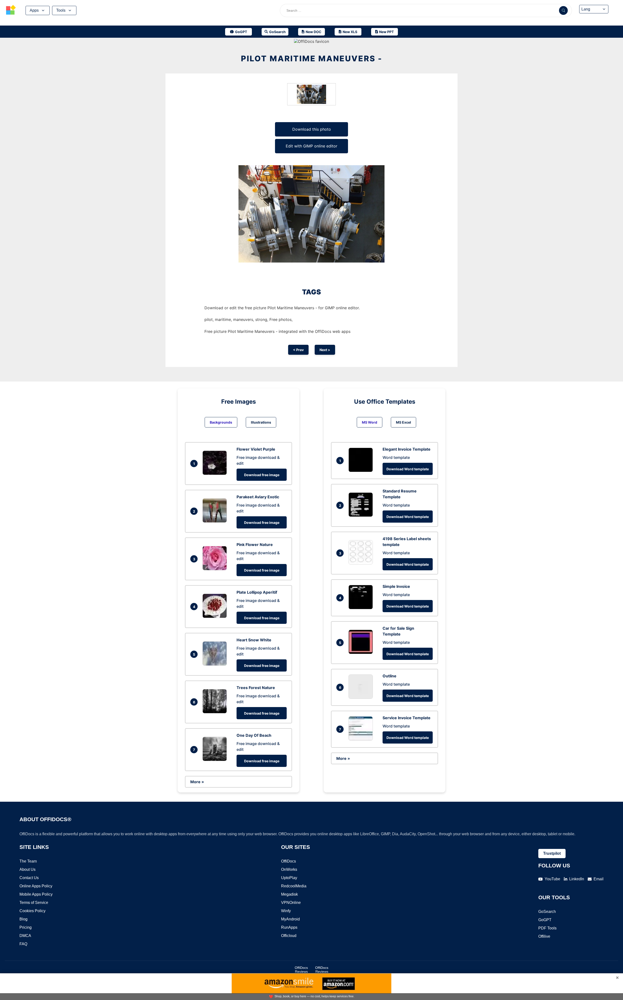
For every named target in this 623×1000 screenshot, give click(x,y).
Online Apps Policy (35, 886)
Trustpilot (552, 853)
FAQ (23, 944)
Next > (325, 350)
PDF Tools (547, 928)
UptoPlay (289, 878)
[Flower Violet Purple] (216, 473)
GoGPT (544, 920)
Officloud (288, 936)
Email (599, 879)
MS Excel (403, 422)
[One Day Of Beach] (216, 759)
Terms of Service (33, 902)
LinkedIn (576, 879)
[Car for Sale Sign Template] (362, 652)
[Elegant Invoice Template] (362, 470)
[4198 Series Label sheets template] (362, 563)
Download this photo (311, 129)
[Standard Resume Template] (362, 515)
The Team (28, 861)
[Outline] (362, 697)
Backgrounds (221, 422)
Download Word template (407, 469)
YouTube (552, 879)
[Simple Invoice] (362, 607)
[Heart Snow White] (216, 664)
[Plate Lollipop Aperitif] (216, 616)
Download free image (261, 475)
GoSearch (547, 911)
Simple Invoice (396, 586)
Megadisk (289, 894)
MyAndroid (290, 919)
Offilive (544, 936)
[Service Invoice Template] (362, 739)
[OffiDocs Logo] (10, 10)
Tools (60, 10)
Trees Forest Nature (256, 687)
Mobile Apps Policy (36, 894)
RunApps (289, 927)
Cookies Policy (32, 911)
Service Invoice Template (407, 717)
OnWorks (289, 869)
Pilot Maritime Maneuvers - (311, 58)
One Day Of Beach (254, 735)
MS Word (369, 422)
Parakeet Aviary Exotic (258, 496)
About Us (27, 869)
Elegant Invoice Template (407, 449)
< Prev (298, 350)
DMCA (25, 936)
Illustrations (261, 422)
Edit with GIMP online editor (311, 146)
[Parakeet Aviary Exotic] (216, 521)
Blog (23, 919)
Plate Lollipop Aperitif (257, 592)
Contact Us (29, 878)
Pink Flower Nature (255, 544)
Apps (34, 10)
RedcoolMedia (293, 886)
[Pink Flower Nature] (216, 568)
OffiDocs (288, 861)
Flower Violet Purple (256, 449)
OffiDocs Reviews (301, 969)
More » (197, 781)
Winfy (286, 911)
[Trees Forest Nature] (216, 711)
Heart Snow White (254, 639)
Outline (389, 675)
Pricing (25, 927)
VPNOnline (291, 902)
